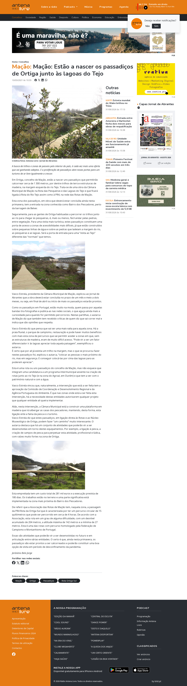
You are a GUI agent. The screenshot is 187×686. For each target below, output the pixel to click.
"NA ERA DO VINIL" (63, 640)
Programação (143, 616)
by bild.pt (156, 681)
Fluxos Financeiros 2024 (24, 633)
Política (85, 17)
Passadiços (48, 580)
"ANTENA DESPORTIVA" (102, 634)
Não (147, 26)
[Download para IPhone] (141, 670)
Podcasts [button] (70, 6)
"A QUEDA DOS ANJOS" (102, 646)
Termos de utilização (22, 643)
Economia (96, 17)
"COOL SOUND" (61, 622)
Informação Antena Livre (146, 623)
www (148, 163)
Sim (156, 26)
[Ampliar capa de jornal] (156, 134)
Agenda (124, 6)
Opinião (141, 634)
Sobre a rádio (49, 6)
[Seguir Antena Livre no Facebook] (13, 654)
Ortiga (33, 580)
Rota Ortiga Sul (69, 580)
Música (88, 6)
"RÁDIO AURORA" (62, 628)
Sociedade (31, 17)
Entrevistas (123, 17)
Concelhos (17, 17)
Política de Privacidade (23, 638)
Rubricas (141, 629)
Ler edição (165, 163)
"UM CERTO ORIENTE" (101, 652)
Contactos (17, 648)
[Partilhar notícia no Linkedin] (42, 80)
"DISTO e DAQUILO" (101, 628)
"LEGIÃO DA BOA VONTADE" (104, 659)
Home (15, 62)
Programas (105, 6)
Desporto (63, 17)
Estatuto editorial (20, 623)
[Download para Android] (119, 670)
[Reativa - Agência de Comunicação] (156, 78)
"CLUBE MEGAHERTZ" (64, 646)
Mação (18, 580)
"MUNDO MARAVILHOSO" (66, 634)
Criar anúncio (143, 659)
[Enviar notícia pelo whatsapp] (45, 80)
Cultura (75, 17)
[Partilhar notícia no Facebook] (35, 80)
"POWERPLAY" (97, 640)
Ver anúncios (143, 654)
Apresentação (19, 618)
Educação (109, 17)
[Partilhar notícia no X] (39, 80)
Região (42, 17)
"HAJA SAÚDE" (61, 659)
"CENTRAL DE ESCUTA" (102, 616)
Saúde (53, 17)
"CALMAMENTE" (61, 652)
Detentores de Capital (23, 628)
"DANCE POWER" (99, 622)
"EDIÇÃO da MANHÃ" (64, 616)
